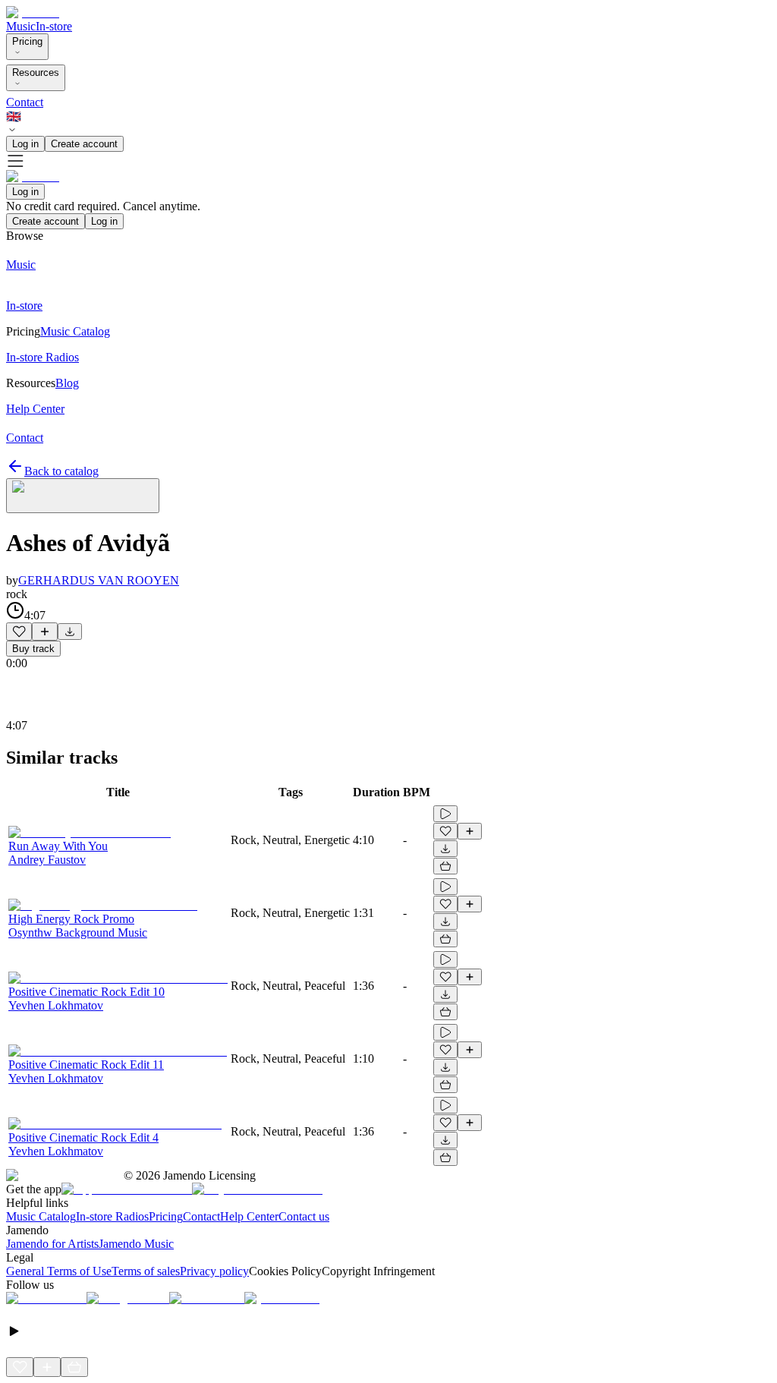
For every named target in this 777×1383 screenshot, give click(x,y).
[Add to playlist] (45, 631)
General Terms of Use (59, 1271)
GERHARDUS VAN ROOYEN (98, 580)
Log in (25, 144)
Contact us (303, 1216)
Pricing (27, 41)
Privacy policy (214, 1271)
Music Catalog (41, 1216)
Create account (84, 144)
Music (21, 26)
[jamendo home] (32, 12)
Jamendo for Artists (52, 1243)
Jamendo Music (136, 1243)
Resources (35, 72)
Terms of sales (146, 1271)
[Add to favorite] (19, 631)
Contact (24, 102)
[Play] (82, 495)
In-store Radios (112, 1216)
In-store (54, 26)
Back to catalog (61, 471)
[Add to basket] (445, 866)
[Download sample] (70, 631)
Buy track (33, 648)
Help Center (249, 1216)
